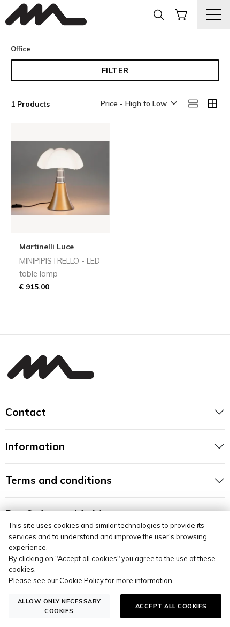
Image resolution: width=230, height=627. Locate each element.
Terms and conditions (58, 480)
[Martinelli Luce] (46, 15)
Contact (25, 412)
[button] (138, 104)
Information (35, 446)
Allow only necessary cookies (59, 606)
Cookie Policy (81, 580)
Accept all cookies (171, 606)
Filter (115, 71)
